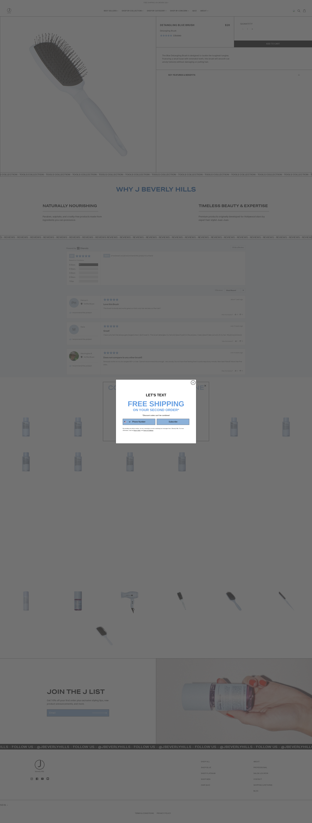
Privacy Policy (137, 430)
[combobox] (127, 422)
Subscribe (173, 422)
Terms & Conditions (148, 430)
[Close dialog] (193, 382)
